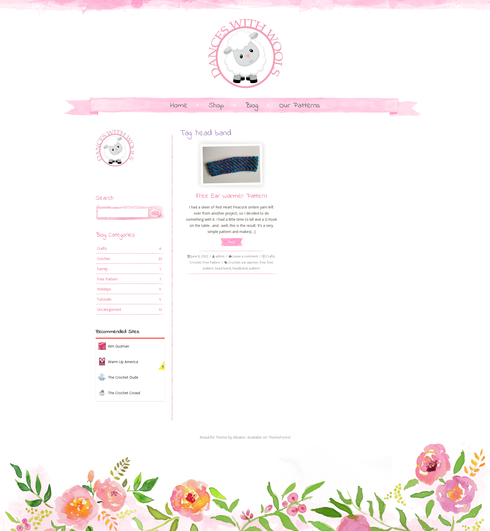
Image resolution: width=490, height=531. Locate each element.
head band (223, 268)
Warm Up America (123, 361)
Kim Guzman (118, 346)
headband (240, 268)
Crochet (195, 262)
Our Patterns (299, 106)
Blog (251, 106)
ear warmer (249, 262)
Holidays (129, 289)
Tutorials (129, 299)
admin (220, 256)
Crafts (270, 256)
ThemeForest (279, 437)
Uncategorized (129, 309)
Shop (216, 106)
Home (178, 106)
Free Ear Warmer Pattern (231, 196)
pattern (254, 268)
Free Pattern (211, 262)
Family (129, 268)
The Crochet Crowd (124, 392)
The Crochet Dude (123, 377)
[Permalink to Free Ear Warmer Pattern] (231, 164)
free (263, 262)
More (231, 242)
